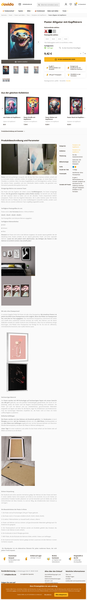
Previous (2, 108)
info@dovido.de (10, 575)
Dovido (68, 81)
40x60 (59, 39)
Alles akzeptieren (61, 594)
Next (38, 42)
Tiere (28, 15)
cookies (14, 591)
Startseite (4, 15)
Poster (10, 15)
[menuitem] (9, 11)
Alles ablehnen (47, 594)
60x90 (65, 39)
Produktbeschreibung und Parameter (12, 131)
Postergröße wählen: (51, 35)
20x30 (47, 39)
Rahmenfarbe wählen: (52, 27)
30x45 (53, 39)
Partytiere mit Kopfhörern (39, 15)
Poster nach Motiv (19, 15)
